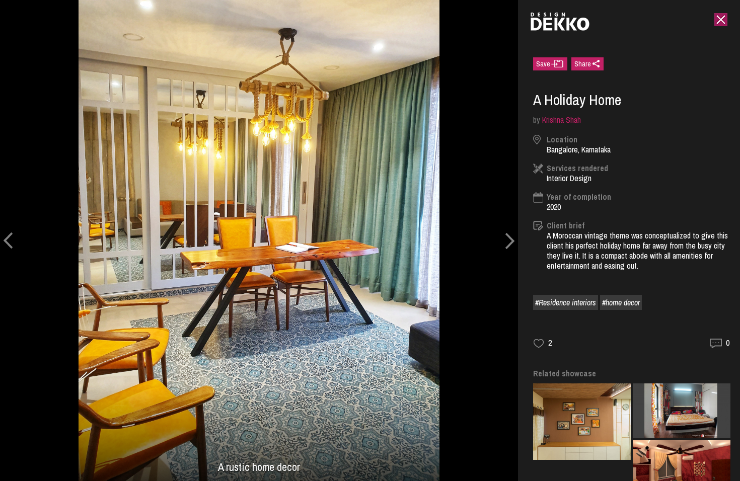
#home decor (621, 302)
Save (543, 63)
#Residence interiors (565, 302)
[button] (8, 241)
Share (582, 63)
